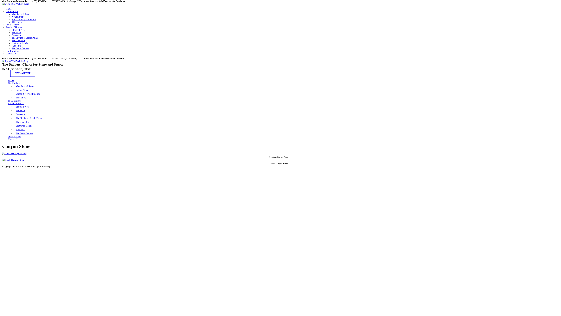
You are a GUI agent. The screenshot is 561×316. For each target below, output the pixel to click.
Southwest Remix (20, 43)
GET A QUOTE (23, 73)
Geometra (16, 35)
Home (9, 9)
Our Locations (12, 51)
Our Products (12, 11)
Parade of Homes (14, 27)
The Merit (16, 32)
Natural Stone (18, 17)
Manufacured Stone (21, 14)
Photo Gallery (12, 24)
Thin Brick (17, 22)
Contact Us (11, 53)
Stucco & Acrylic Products (24, 19)
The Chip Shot (18, 40)
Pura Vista (16, 45)
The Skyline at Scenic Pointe (25, 38)
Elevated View (18, 30)
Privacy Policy (57, 166)
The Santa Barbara (20, 48)
